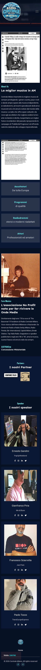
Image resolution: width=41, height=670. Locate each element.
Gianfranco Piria (20, 505)
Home (20, 650)
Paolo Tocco (20, 615)
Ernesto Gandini (20, 451)
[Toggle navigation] (37, 11)
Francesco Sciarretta (20, 560)
